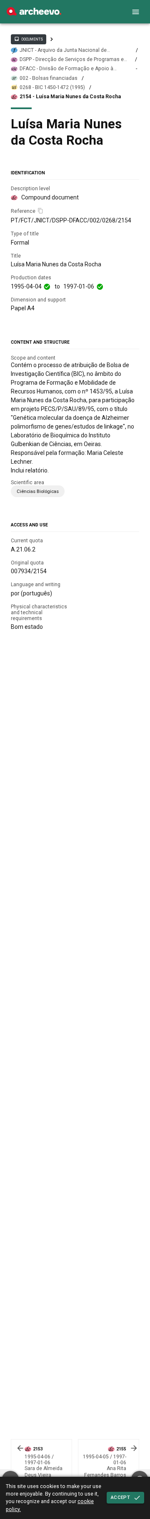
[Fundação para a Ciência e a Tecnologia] (34, 13)
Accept (120, 1497)
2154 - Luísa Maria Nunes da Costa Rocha (70, 97)
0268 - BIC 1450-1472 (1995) (52, 87)
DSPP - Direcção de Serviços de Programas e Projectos (72, 59)
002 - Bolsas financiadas (49, 78)
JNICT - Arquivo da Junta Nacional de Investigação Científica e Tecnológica (64, 50)
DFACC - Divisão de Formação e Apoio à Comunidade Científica (66, 69)
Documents (28, 38)
